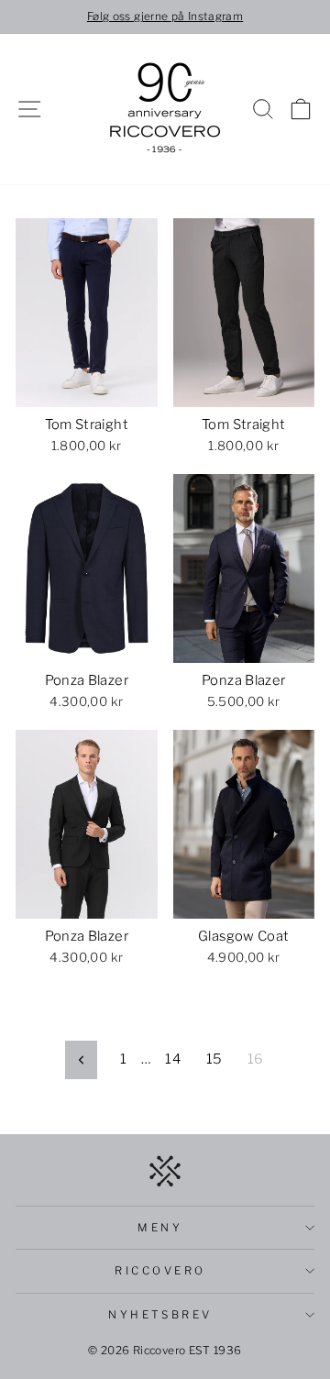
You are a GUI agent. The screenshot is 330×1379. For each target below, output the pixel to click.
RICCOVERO (160, 1270)
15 (214, 1059)
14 (173, 1059)
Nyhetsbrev (160, 1314)
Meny (160, 1227)
